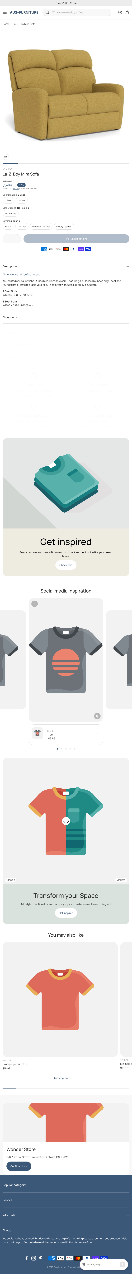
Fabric (8, 226)
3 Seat (21, 200)
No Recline (10, 213)
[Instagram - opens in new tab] (33, 1258)
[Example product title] (60, 999)
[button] (77, 12)
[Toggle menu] (5, 12)
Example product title (15, 1064)
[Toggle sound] (97, 716)
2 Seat (8, 200)
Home (6, 24)
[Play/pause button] (34, 604)
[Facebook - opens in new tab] (26, 1258)
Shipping (16, 188)
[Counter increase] (18, 239)
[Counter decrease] (6, 239)
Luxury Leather (64, 226)
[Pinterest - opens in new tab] (40, 1258)
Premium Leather (41, 226)
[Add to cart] (97, 734)
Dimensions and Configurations (21, 274)
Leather (22, 226)
